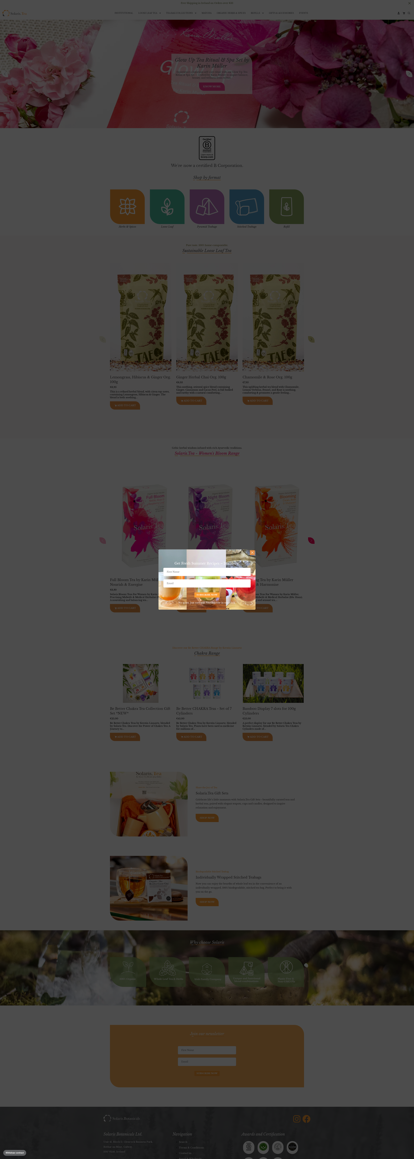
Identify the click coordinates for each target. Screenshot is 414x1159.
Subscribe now (207, 594)
